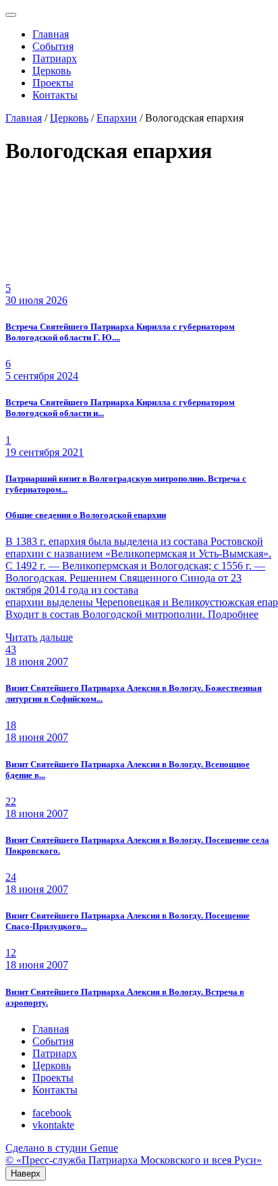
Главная (50, 34)
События (53, 46)
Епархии (116, 118)
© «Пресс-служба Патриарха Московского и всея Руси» (133, 1160)
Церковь (51, 70)
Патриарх (54, 58)
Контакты (55, 95)
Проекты (53, 82)
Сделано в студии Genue (61, 1148)
